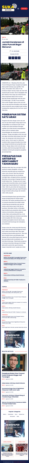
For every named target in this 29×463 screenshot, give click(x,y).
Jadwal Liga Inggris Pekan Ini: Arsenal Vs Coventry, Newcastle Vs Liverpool (15, 270)
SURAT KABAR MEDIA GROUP (20, 462)
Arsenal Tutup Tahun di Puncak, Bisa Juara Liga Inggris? (21, 454)
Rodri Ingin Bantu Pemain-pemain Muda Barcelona (14, 327)
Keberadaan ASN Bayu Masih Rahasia (14, 275)
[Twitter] (13, 58)
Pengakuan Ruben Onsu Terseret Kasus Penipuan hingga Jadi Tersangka (14, 264)
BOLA (5, 267)
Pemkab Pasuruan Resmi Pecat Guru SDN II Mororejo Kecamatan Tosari (7, 455)
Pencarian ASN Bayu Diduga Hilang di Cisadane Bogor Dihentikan (13, 396)
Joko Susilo (16, 51)
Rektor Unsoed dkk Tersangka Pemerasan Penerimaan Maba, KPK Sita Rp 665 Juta (15, 258)
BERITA (4, 37)
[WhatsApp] (19, 58)
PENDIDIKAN (7, 255)
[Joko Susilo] (11, 51)
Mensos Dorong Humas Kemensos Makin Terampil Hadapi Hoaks (14, 403)
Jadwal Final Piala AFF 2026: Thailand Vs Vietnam (14, 280)
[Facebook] (9, 58)
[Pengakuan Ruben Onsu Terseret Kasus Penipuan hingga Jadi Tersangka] (14, 362)
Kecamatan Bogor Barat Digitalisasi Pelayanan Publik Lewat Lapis (13, 322)
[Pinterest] (16, 58)
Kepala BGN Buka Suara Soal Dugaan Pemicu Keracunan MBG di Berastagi (13, 317)
